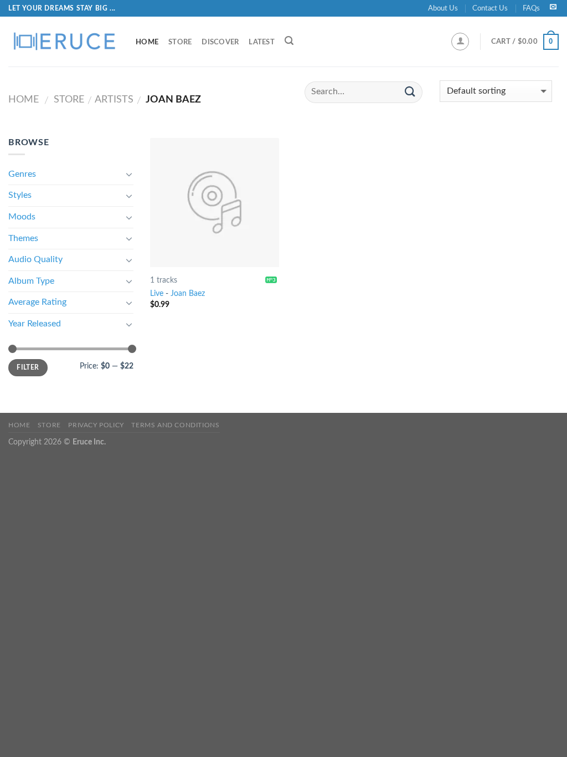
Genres (22, 174)
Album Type (31, 281)
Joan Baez (188, 293)
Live (156, 293)
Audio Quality (35, 259)
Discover (220, 42)
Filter (28, 367)
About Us (443, 8)
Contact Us (490, 8)
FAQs (531, 8)
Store (180, 42)
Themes (23, 238)
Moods (21, 216)
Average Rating (37, 302)
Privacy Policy (96, 425)
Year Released (34, 323)
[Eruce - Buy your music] (63, 42)
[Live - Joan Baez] (214, 202)
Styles (20, 195)
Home (147, 42)
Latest (262, 42)
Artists (114, 99)
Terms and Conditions (175, 425)
